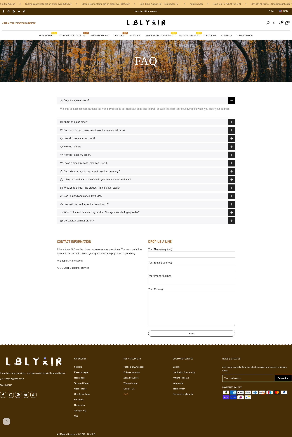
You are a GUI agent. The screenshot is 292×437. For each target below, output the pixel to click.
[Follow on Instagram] (8, 11)
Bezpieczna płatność (183, 394)
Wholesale (178, 383)
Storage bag (80, 410)
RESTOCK (135, 35)
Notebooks (79, 405)
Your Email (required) (160, 262)
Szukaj (176, 367)
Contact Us (128, 388)
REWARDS (226, 35)
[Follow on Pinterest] (14, 11)
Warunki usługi (130, 383)
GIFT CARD (210, 35)
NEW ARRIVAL (47, 35)
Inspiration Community (184, 372)
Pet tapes (79, 399)
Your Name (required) (160, 249)
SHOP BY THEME (99, 35)
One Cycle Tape (82, 394)
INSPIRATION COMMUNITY (161, 35)
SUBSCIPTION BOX (190, 35)
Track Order (179, 388)
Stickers (78, 367)
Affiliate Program (181, 378)
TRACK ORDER (245, 35)
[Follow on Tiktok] (24, 11)
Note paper (79, 378)
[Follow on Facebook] (3, 11)
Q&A (125, 394)
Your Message (156, 289)
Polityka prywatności (133, 367)
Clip (76, 416)
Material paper (81, 372)
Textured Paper (81, 383)
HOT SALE (120, 35)
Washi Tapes (80, 388)
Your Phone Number (159, 276)
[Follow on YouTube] (19, 11)
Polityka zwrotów (131, 372)
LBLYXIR (90, 434)
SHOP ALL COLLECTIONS (73, 35)
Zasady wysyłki (130, 378)
